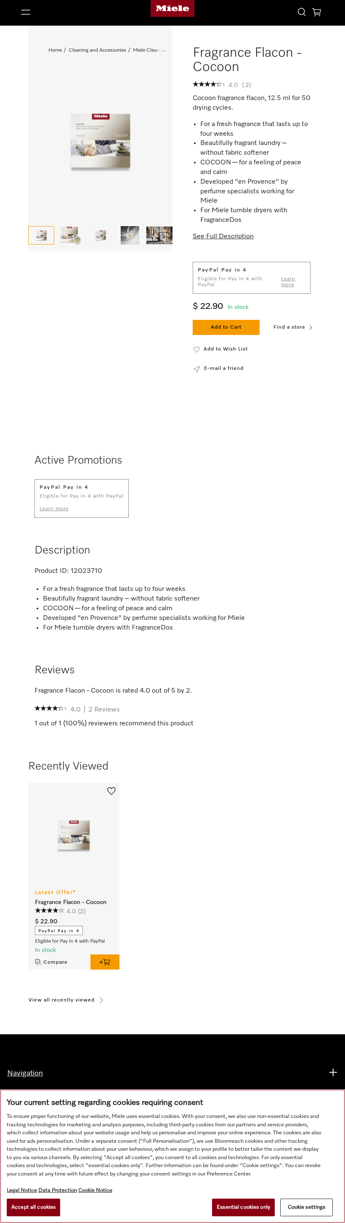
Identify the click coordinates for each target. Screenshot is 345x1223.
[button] (66, 12)
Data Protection (57, 1190)
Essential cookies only (243, 1207)
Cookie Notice (95, 1190)
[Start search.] (301, 11)
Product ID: (51, 571)
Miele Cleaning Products (160, 50)
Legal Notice (22, 1190)
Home (55, 50)
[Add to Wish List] (111, 790)
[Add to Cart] (104, 962)
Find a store (289, 327)
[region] (172, 1156)
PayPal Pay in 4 (59, 931)
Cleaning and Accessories (97, 50)
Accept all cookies (33, 1207)
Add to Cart (226, 327)
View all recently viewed (62, 1000)
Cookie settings (307, 1207)
